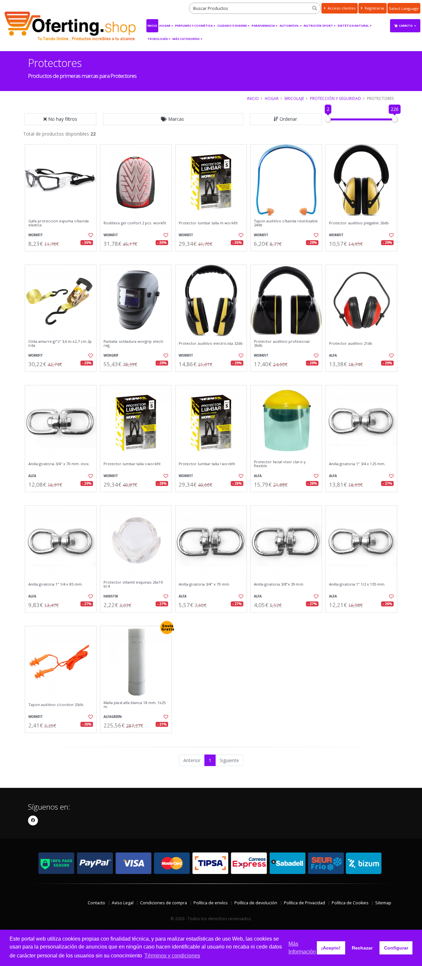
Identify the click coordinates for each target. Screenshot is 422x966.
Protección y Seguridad (335, 98)
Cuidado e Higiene (232, 25)
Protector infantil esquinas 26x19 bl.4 (133, 584)
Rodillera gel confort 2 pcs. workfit (135, 223)
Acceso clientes (341, 8)
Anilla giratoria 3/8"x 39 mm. (279, 584)
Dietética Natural (353, 25)
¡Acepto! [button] (331, 947)
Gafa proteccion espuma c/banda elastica (58, 223)
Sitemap (383, 903)
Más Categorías (186, 39)
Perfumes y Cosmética (194, 25)
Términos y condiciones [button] (172, 955)
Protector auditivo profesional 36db (282, 343)
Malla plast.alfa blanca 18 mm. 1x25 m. (135, 705)
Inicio (152, 25)
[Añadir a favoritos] (90, 235)
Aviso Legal (123, 903)
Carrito (406, 25)
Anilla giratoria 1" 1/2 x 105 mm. (357, 584)
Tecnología (157, 39)
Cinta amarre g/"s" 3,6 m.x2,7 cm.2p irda (60, 343)
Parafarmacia (263, 25)
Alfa (333, 355)
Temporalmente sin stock (361, 497)
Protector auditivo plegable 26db (359, 223)
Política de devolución (255, 903)
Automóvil (289, 25)
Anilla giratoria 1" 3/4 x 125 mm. (357, 464)
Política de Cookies (350, 903)
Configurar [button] (396, 947)
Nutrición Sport (318, 25)
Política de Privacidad (304, 903)
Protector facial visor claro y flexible (280, 464)
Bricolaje (294, 98)
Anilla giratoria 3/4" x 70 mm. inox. (59, 464)
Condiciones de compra (163, 903)
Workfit (35, 235)
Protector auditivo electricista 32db (211, 343)
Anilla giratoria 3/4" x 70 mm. (204, 584)
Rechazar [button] (362, 947)
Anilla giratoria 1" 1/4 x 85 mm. (55, 584)
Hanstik (111, 596)
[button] (173, 119)
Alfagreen (113, 717)
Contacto (96, 903)
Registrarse (374, 8)
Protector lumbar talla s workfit (132, 464)
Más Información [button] (302, 947)
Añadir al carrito (63, 256)
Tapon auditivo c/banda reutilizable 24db (286, 223)
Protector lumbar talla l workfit (207, 464)
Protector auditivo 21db (350, 343)
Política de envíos (211, 903)
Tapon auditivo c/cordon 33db (55, 705)
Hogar (164, 25)
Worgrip (111, 355)
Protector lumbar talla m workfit (208, 223)
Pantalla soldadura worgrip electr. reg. (134, 343)
